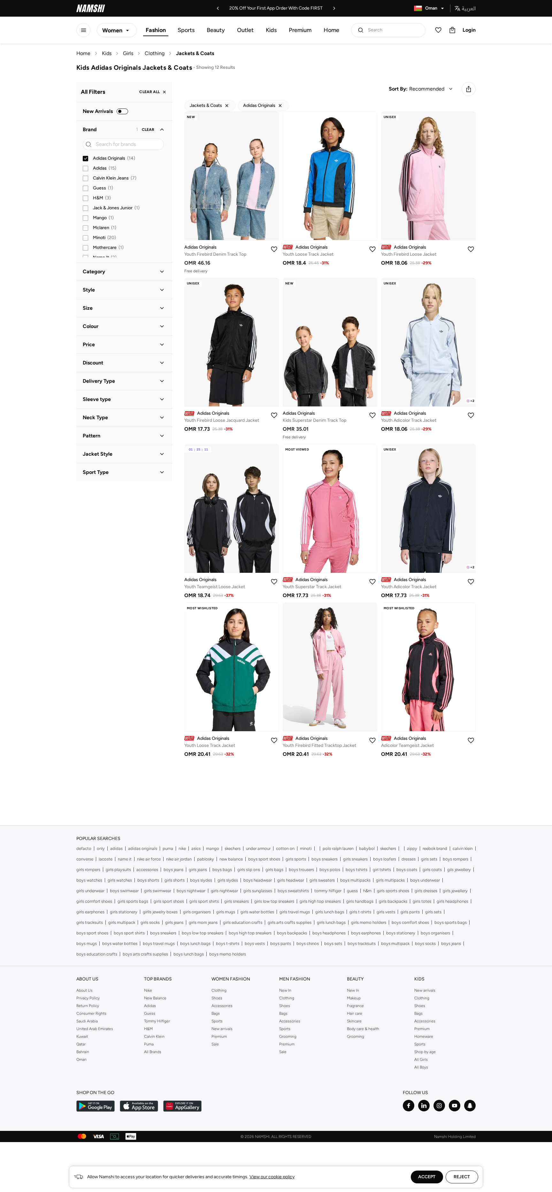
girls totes (422, 901)
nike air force (149, 859)
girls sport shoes (169, 901)
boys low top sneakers (202, 933)
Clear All (149, 92)
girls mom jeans (203, 922)
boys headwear (257, 880)
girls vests (386, 912)
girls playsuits (118, 870)
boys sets (333, 943)
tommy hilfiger (327, 891)
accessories (147, 870)
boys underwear (425, 880)
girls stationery (123, 912)
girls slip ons (248, 870)
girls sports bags (133, 901)
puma (168, 848)
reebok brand (435, 848)
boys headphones (329, 933)
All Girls (421, 1059)
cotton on (285, 848)
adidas (116, 848)
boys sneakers (324, 859)
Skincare (354, 1021)
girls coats (432, 870)
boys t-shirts (227, 943)
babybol (367, 848)
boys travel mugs (159, 943)
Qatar (81, 1044)
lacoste (105, 859)
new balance (231, 859)
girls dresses (426, 891)
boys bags (222, 870)
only (101, 848)
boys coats (406, 870)
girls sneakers (355, 859)
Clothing (155, 53)
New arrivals (222, 1029)
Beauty (216, 30)
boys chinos (307, 943)
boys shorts (148, 880)
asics (196, 848)
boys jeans (173, 870)
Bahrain (82, 1052)
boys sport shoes (264, 859)
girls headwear (290, 880)
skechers (233, 848)
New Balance (155, 998)
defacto (83, 848)
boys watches (89, 880)
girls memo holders (368, 922)
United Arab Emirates (94, 1029)
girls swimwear (157, 891)
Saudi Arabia (87, 1021)
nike (182, 848)
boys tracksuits (362, 943)
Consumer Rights (91, 1013)
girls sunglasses (257, 891)
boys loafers (384, 859)
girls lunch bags (329, 912)
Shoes (216, 998)
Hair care (354, 1013)
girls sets (429, 859)
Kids (271, 30)
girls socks (150, 922)
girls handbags (359, 901)
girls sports (296, 859)
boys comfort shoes (410, 922)
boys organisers (435, 933)
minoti (306, 848)
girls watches (120, 880)
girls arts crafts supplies (289, 922)
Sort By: (398, 89)
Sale (215, 1044)
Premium (300, 30)
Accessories (222, 1006)
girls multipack (121, 922)
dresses (409, 859)
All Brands (152, 1052)
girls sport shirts (204, 901)
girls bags (274, 870)
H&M (148, 1029)
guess (352, 891)
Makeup (354, 998)
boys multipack (395, 943)
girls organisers (197, 912)
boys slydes (201, 880)
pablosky (205, 859)
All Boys (421, 1067)
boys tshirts (356, 870)
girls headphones (452, 901)
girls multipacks (390, 880)
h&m (367, 891)
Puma (149, 1044)
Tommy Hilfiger (157, 1021)
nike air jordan (179, 859)
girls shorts (175, 880)
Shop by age (425, 1052)
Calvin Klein (154, 1036)
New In (285, 990)
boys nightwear (191, 891)
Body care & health (363, 1029)
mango (212, 848)
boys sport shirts (129, 933)
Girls (128, 53)
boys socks (425, 943)
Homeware (423, 1036)
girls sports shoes (393, 891)
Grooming (287, 1036)
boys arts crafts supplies (145, 954)
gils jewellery (459, 870)
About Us (84, 990)
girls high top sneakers (320, 901)
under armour (258, 848)
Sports (186, 30)
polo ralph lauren (338, 848)
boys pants (280, 943)
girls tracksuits (89, 922)
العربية (469, 8)
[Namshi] (90, 8)
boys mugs (86, 943)
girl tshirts (382, 870)
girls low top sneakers (274, 901)
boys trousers (301, 870)
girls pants (410, 912)
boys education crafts (96, 954)
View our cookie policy (272, 1177)
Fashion (156, 30)
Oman (81, 1059)
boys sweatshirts (293, 891)
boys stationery (400, 933)
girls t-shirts (360, 912)
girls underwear (90, 891)
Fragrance (355, 1006)
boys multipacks (355, 880)
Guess (149, 1013)
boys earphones (366, 933)
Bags (215, 1013)
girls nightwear (224, 891)
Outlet (245, 30)
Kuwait (82, 1036)
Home (331, 30)
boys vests (255, 943)
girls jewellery (455, 891)
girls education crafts (242, 922)
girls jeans (198, 870)
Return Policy (87, 1006)
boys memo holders (227, 954)
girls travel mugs (295, 912)
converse (84, 859)
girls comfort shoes (94, 901)
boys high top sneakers (250, 933)
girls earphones (90, 912)
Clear (148, 129)
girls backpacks (393, 901)
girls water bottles (257, 912)
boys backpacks (292, 933)
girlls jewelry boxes (160, 912)
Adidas (150, 1006)
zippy (412, 848)
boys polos (329, 870)
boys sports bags (450, 922)
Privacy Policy (88, 998)
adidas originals (142, 848)
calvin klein (463, 848)
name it (125, 859)
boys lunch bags (195, 943)
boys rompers (455, 859)
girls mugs (225, 912)
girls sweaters (322, 880)
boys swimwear (124, 891)
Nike (148, 990)
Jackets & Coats (195, 53)
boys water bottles (119, 943)
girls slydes (228, 880)
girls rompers (88, 870)
